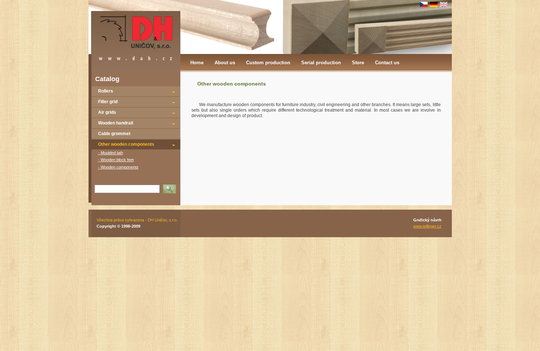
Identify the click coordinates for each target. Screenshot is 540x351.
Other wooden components (126, 144)
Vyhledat (171, 186)
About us (225, 62)
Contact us (387, 62)
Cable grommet (114, 133)
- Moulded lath (110, 153)
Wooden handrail (115, 123)
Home (197, 62)
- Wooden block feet (116, 160)
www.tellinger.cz (427, 226)
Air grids (107, 112)
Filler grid (108, 101)
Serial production (321, 62)
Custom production (268, 62)
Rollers (105, 91)
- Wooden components (118, 167)
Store (358, 62)
